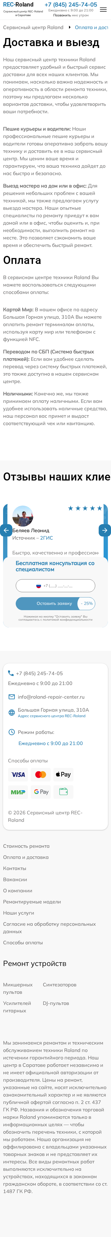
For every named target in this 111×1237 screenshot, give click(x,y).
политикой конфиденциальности (67, 620)
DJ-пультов (56, 1003)
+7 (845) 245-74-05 (71, 4)
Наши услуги (18, 913)
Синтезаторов (59, 984)
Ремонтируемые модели (32, 902)
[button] (6, 530)
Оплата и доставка (26, 857)
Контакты (14, 868)
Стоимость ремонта (26, 846)
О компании (17, 890)
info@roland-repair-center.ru (51, 697)
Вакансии (15, 879)
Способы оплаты (23, 942)
